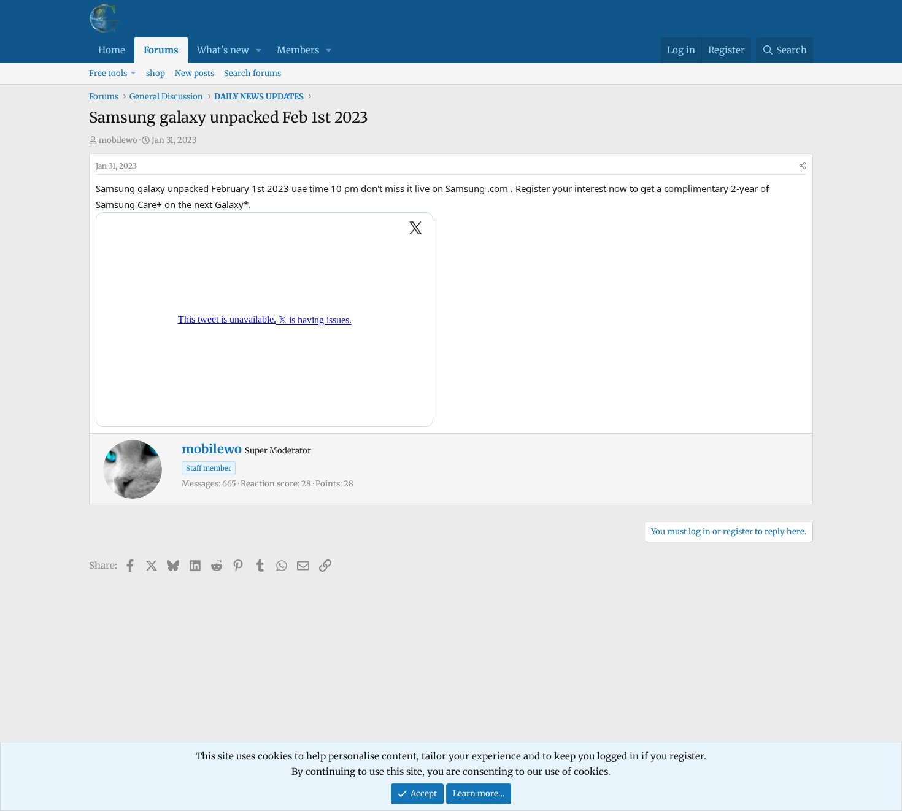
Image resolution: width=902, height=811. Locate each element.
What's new (223, 50)
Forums (161, 50)
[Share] (803, 166)
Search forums (252, 73)
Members (298, 50)
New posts (194, 73)
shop (155, 73)
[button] (259, 50)
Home (111, 50)
